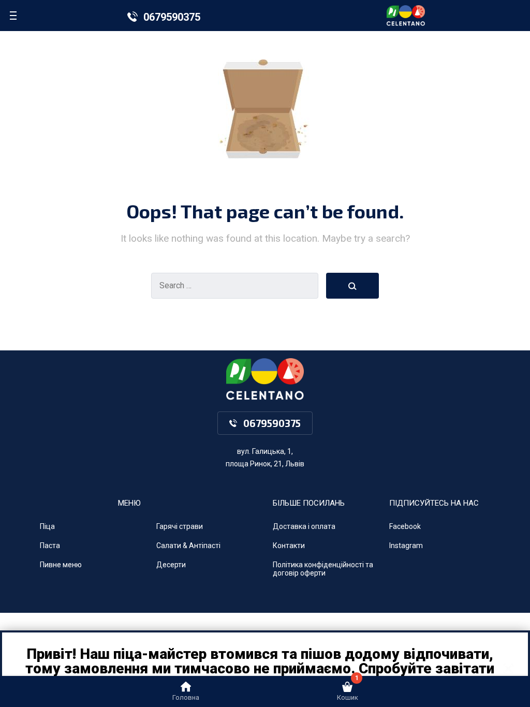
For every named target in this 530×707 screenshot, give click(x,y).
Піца (47, 526)
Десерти (171, 565)
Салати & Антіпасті (188, 545)
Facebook (405, 526)
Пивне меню (61, 565)
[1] (347, 690)
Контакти (289, 545)
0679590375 (171, 17)
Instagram (406, 545)
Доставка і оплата (304, 526)
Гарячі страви (179, 526)
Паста (50, 545)
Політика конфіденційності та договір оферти (323, 569)
